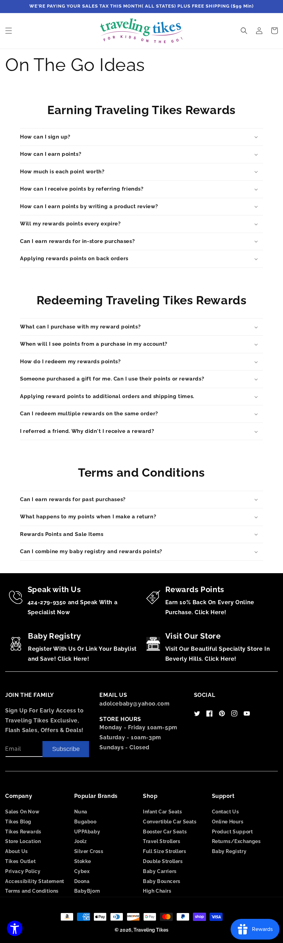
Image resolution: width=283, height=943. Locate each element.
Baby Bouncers (161, 881)
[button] (8, 30)
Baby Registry (229, 851)
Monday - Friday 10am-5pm (138, 727)
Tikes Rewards (23, 831)
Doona (82, 881)
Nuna (80, 811)
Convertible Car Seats (170, 821)
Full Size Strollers (164, 851)
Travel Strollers (161, 841)
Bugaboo (85, 821)
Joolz (80, 841)
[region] (141, 6)
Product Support (232, 831)
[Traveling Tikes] (141, 31)
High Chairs (157, 891)
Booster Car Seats (165, 831)
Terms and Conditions (32, 891)
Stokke (82, 861)
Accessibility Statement (34, 881)
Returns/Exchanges (236, 841)
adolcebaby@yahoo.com (134, 703)
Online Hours (228, 821)
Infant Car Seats (162, 811)
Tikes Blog (18, 821)
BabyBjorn (87, 891)
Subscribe (66, 749)
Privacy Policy (22, 871)
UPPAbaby (87, 831)
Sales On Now (22, 811)
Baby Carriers (160, 871)
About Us (16, 851)
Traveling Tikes (151, 930)
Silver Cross (89, 851)
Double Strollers (163, 861)
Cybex (82, 871)
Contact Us (225, 811)
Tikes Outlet (20, 861)
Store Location (23, 841)
